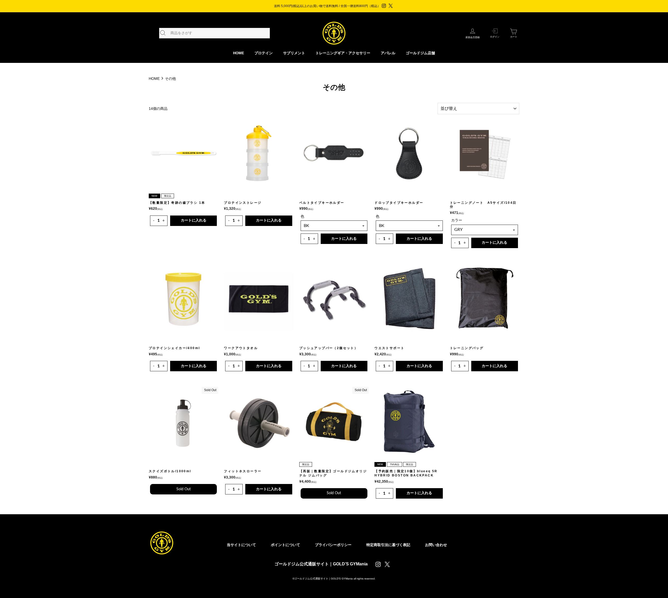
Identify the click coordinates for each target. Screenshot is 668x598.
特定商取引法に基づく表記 (388, 545)
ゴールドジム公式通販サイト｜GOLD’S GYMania (321, 564)
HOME (238, 53)
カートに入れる (193, 220)
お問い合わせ (436, 545)
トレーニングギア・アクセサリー (342, 53)
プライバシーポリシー (333, 545)
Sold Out (183, 489)
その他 (170, 78)
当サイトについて (241, 545)
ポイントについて (285, 545)
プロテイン (263, 53)
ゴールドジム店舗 (420, 53)
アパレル (388, 53)
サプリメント (294, 53)
